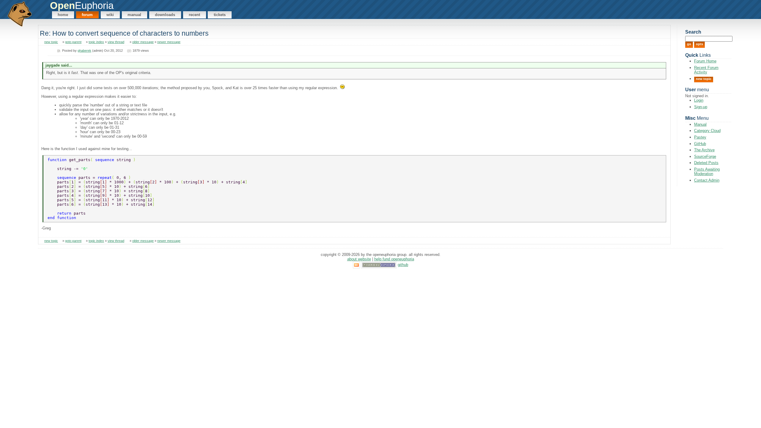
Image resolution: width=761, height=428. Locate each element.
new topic (51, 42)
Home (63, 14)
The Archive (704, 150)
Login (698, 100)
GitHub (700, 143)
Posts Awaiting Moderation (707, 171)
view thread (116, 42)
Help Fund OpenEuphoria (394, 259)
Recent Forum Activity (706, 69)
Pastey (700, 137)
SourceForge (705, 156)
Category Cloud (707, 130)
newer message (168, 42)
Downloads (165, 14)
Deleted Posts (706, 162)
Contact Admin (706, 180)
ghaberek (84, 50)
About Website (359, 259)
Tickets (220, 14)
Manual (134, 14)
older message (143, 42)
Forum (87, 14)
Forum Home (705, 61)
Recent (194, 14)
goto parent (73, 42)
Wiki (110, 14)
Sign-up (700, 107)
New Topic (703, 79)
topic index (96, 42)
